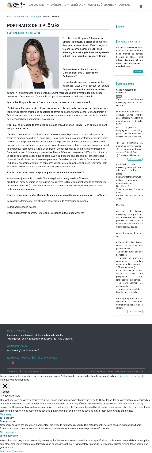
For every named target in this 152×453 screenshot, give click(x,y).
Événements (59, 4)
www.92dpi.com (135, 371)
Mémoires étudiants (101, 4)
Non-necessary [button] (8, 432)
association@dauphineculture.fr (23, 350)
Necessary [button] (5, 414)
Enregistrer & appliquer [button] (12, 451)
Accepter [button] (124, 376)
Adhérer (138, 72)
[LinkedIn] (144, 3)
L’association (38, 4)
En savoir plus (135, 159)
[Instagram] (141, 6)
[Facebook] (141, 3)
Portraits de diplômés (28, 16)
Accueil (11, 16)
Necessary (8, 417)
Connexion (125, 4)
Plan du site (35, 371)
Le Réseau (77, 4)
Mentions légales (18, 371)
